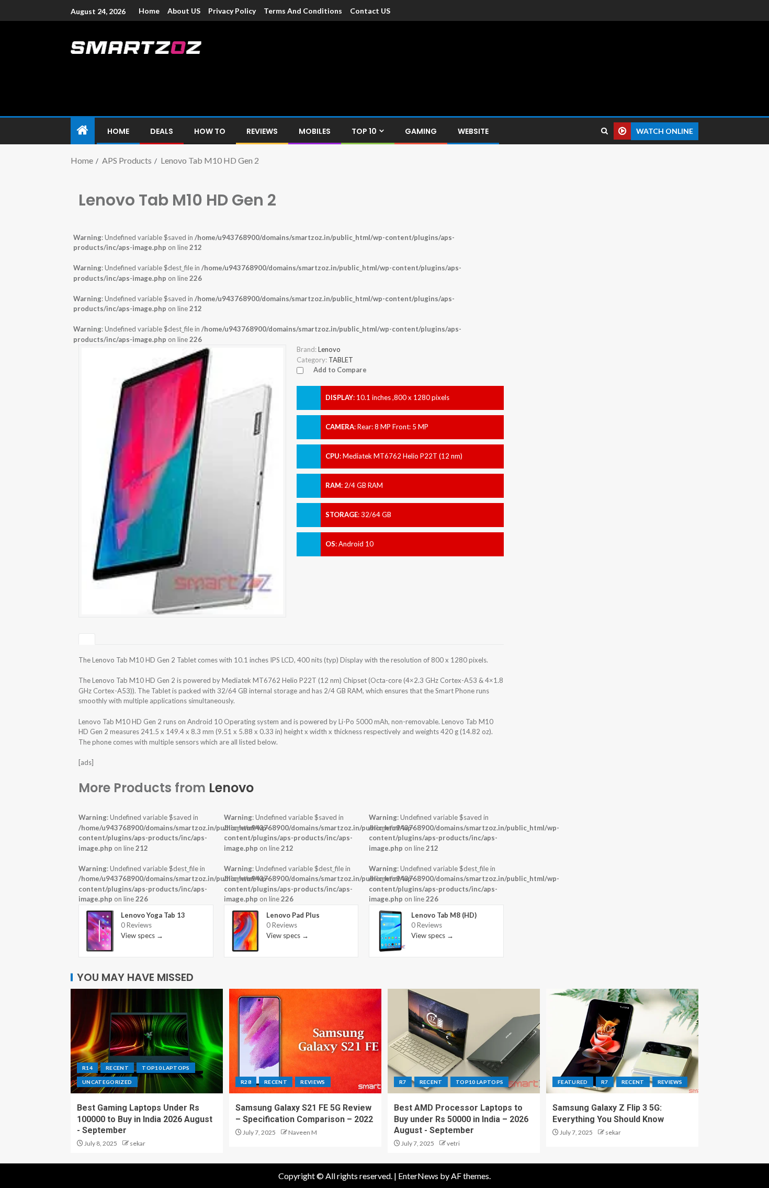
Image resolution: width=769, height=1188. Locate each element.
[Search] (604, 131)
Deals (161, 131)
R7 (402, 1082)
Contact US (370, 10)
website (473, 131)
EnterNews (418, 1176)
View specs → (142, 935)
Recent (117, 1068)
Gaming (421, 131)
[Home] (82, 130)
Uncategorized (107, 1082)
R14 (87, 1068)
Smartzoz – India (187, 69)
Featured (573, 1082)
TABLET (341, 360)
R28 (246, 1082)
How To (209, 131)
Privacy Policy (232, 10)
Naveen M (302, 1132)
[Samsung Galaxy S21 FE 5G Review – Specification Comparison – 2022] (305, 1041)
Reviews (262, 131)
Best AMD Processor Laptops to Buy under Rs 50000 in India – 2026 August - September (461, 1119)
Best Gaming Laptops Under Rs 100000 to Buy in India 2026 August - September (144, 1119)
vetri (453, 1143)
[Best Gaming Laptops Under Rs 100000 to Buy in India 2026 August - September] (147, 1041)
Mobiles (315, 131)
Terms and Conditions (303, 10)
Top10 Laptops (166, 1068)
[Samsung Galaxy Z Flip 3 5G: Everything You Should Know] (622, 1041)
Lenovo (231, 787)
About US (183, 10)
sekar (137, 1143)
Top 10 (364, 131)
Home (149, 10)
